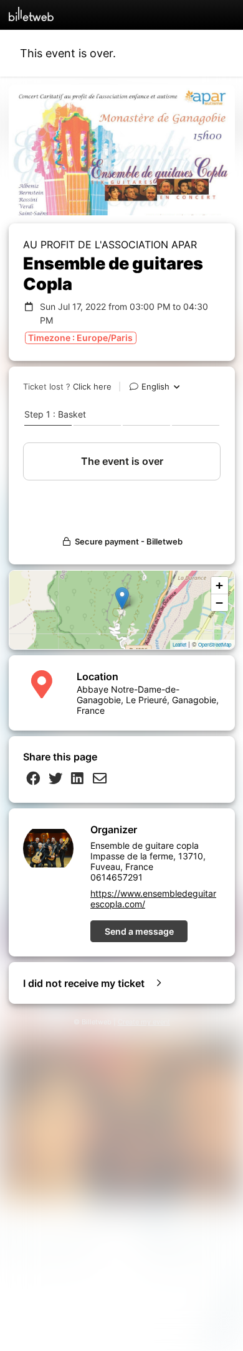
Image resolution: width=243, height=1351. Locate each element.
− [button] (219, 603)
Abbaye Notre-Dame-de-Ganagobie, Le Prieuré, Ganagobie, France (148, 700)
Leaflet (179, 644)
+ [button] (219, 585)
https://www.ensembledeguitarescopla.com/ (153, 898)
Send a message (139, 931)
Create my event (144, 1022)
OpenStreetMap (214, 644)
